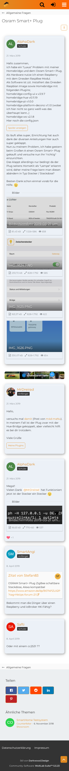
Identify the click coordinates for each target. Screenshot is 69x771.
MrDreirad (32, 490)
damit (28, 418)
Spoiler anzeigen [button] (17, 127)
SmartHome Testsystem (32, 720)
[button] (42, 4)
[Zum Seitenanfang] (64, 759)
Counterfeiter (24, 723)
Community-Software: (34, 765)
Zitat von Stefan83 (23, 575)
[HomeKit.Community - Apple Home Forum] (6, 4)
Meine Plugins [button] (16, 445)
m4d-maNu (53, 418)
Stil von (34, 760)
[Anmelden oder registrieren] (53, 4)
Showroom (23, 726)
